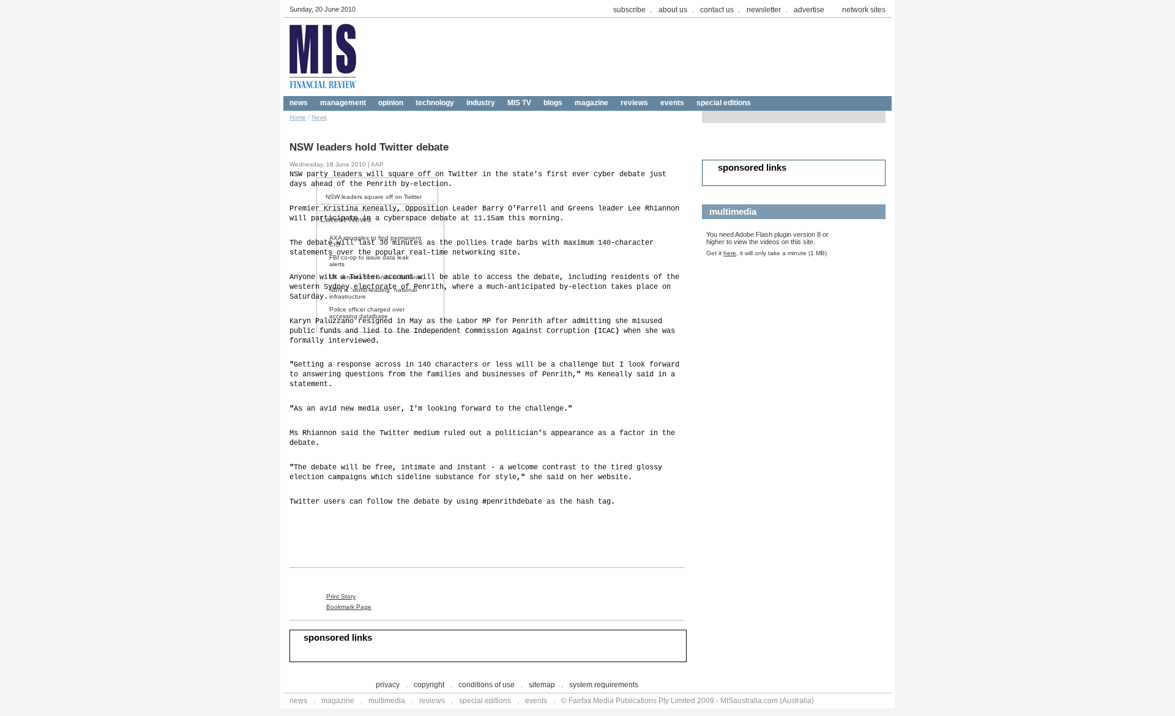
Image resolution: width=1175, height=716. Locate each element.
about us (672, 10)
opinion (390, 103)
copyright (429, 685)
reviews (634, 103)
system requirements (603, 685)
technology (435, 103)
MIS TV (519, 103)
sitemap (542, 685)
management (343, 103)
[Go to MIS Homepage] (323, 92)
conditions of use (486, 685)
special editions (723, 103)
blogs (552, 103)
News (319, 117)
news (298, 103)
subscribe (629, 10)
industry (480, 103)
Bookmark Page (348, 606)
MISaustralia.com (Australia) (767, 700)
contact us (717, 10)
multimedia (386, 700)
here (729, 253)
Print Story (341, 596)
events (672, 103)
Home (297, 117)
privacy (388, 685)
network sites (864, 10)
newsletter (764, 10)
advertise (809, 10)
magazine (591, 103)
